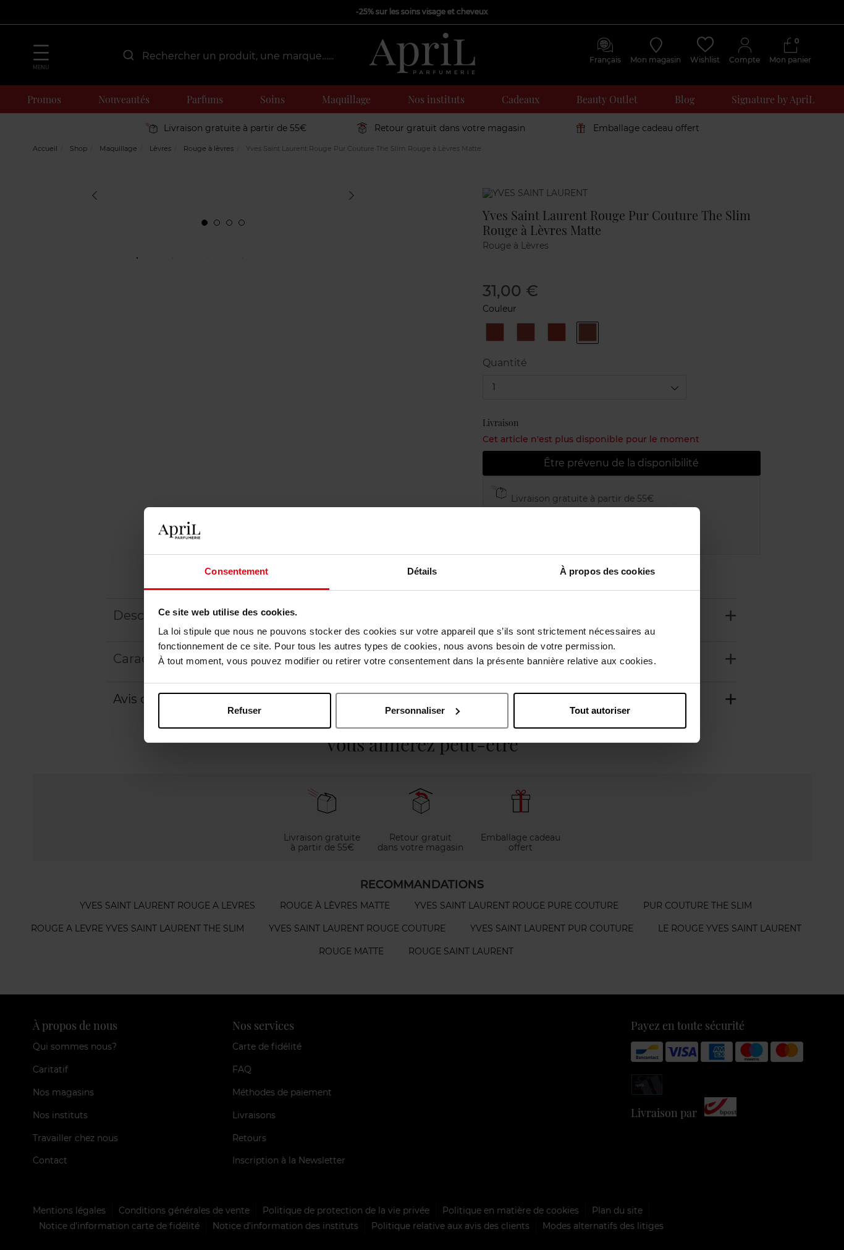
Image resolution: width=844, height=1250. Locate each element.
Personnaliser (415, 710)
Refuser (244, 710)
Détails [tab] (422, 571)
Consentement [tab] (236, 571)
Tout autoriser (600, 710)
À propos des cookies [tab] (607, 571)
